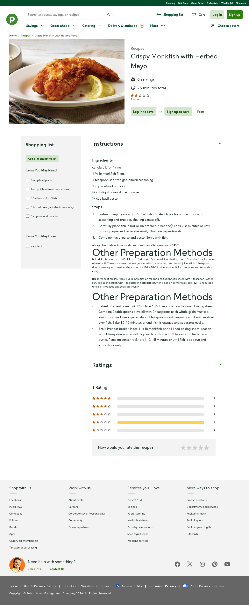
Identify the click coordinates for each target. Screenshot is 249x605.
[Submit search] (108, 14)
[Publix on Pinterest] (215, 566)
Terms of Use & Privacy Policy (32, 586)
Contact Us (57, 568)
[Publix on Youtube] (227, 566)
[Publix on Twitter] (190, 566)
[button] (217, 14)
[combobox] (66, 14)
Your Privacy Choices (207, 586)
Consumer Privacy (163, 586)
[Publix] (12, 20)
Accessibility (131, 586)
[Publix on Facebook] (177, 566)
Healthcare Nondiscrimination (86, 586)
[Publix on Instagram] (202, 566)
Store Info (34, 568)
